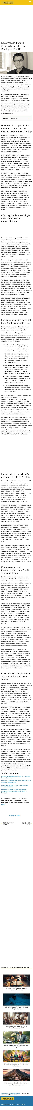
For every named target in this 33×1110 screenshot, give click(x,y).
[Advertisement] (16, 23)
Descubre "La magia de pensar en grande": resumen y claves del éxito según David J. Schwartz (14, 791)
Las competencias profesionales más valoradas (26, 823)
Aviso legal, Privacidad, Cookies (8, 1104)
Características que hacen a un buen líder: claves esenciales (9, 823)
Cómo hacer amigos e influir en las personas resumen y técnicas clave (14, 786)
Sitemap (18, 1104)
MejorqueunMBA (14, 815)
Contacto (23, 1104)
